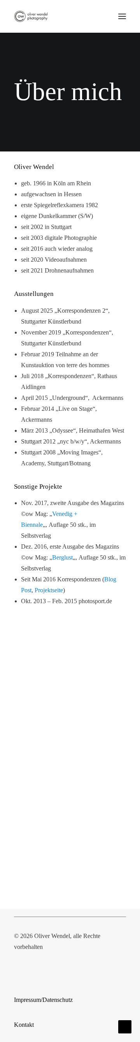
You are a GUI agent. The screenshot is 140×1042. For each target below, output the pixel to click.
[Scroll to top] (124, 1026)
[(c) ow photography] (31, 16)
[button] (122, 16)
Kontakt (24, 1024)
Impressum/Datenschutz (43, 999)
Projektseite (49, 590)
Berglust (62, 557)
